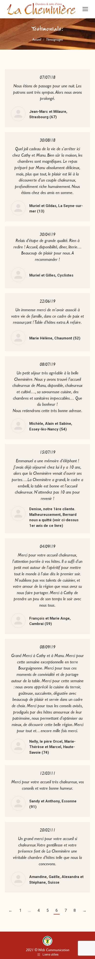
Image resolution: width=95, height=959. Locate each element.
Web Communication (53, 949)
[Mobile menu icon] (85, 9)
